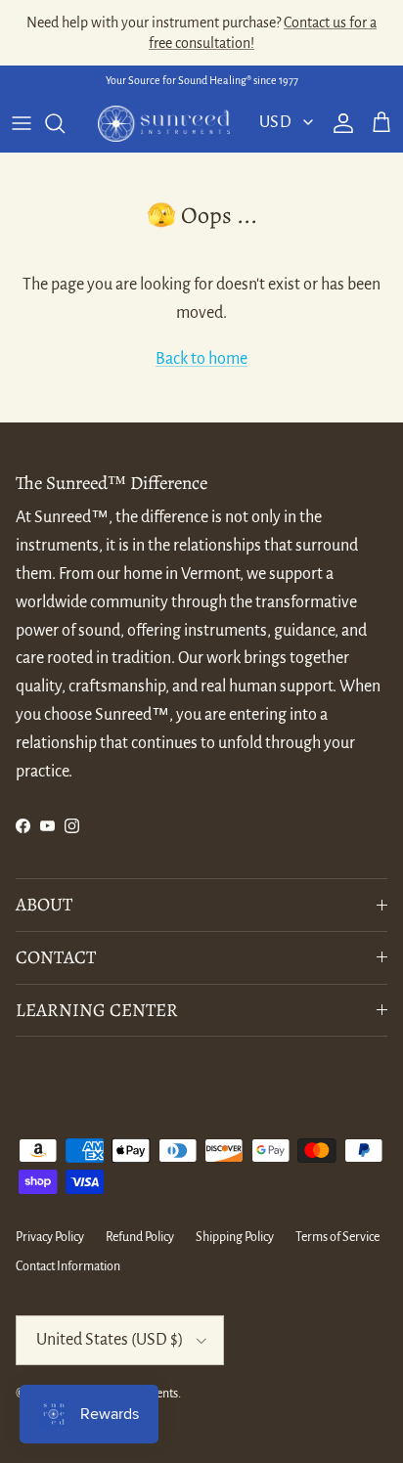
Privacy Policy (50, 1237)
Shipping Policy (235, 1237)
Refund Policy (140, 1237)
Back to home (201, 359)
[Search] (64, 123)
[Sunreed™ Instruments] (164, 124)
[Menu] (21, 123)
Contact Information (68, 1266)
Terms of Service (337, 1237)
